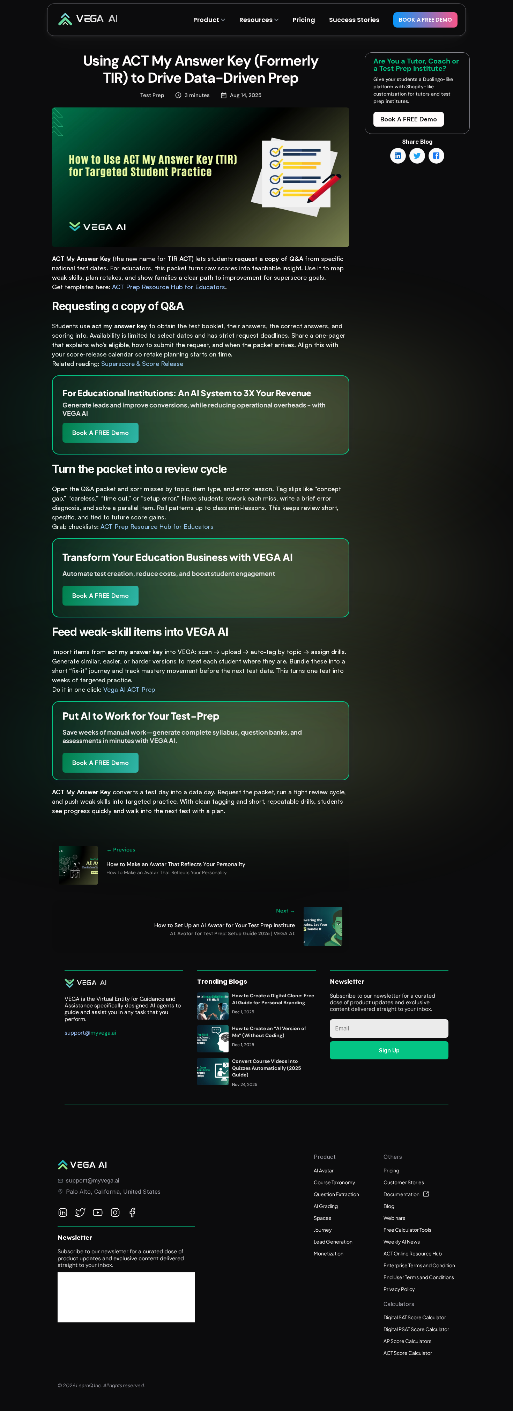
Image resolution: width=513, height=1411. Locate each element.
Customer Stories (404, 1182)
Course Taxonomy (334, 1182)
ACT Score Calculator (408, 1353)
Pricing (391, 1170)
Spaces (322, 1218)
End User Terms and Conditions (419, 1277)
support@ (77, 1032)
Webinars (394, 1218)
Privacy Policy (399, 1289)
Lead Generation (333, 1241)
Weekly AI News (402, 1241)
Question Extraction (336, 1194)
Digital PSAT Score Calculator (416, 1329)
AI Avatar (324, 1170)
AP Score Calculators (407, 1341)
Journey (323, 1229)
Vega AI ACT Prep (129, 689)
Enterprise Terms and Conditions (421, 1265)
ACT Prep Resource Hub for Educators (168, 287)
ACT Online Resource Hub (413, 1253)
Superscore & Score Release (142, 363)
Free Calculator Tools (407, 1229)
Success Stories (354, 19)
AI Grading (326, 1206)
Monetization (328, 1253)
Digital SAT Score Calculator (415, 1317)
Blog (389, 1206)
